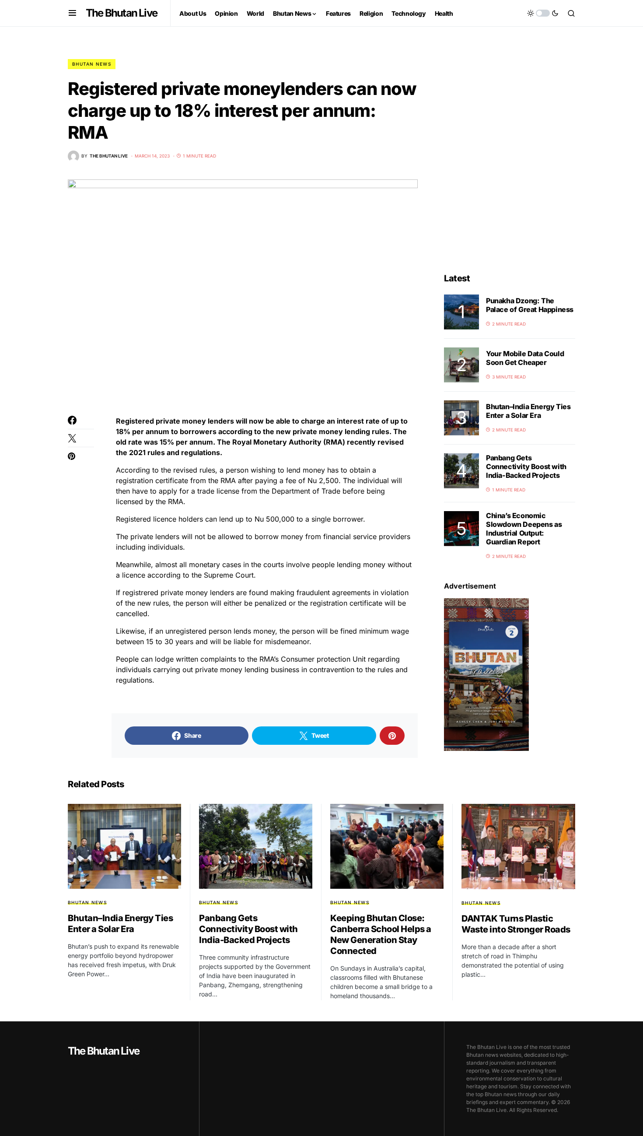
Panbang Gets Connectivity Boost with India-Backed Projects (526, 466)
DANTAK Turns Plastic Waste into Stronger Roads (515, 924)
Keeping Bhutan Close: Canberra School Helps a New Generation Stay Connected (380, 934)
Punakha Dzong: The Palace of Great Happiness (529, 305)
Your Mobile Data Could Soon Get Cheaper (525, 358)
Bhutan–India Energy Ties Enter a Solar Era (528, 411)
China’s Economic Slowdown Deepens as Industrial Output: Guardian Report (524, 528)
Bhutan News (91, 64)
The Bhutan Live (121, 13)
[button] (72, 13)
